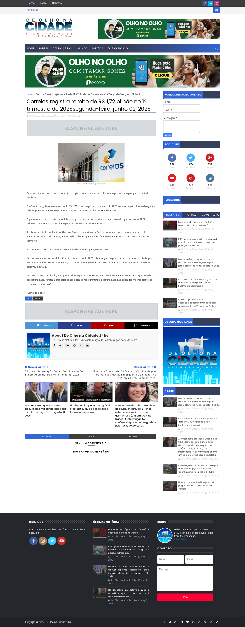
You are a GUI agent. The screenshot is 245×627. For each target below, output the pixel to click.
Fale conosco (118, 48)
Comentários (211, 215)
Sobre (43, 3)
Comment (146, 325)
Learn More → (182, 539)
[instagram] (216, 3)
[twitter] (210, 3)
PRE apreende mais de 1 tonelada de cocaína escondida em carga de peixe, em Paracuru (198, 242)
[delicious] (216, 622)
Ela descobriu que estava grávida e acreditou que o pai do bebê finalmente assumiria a (90, 409)
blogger (47, 436)
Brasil (69, 48)
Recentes (172, 214)
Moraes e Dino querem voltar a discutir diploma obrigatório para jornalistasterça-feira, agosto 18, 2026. (45, 410)
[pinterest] (181, 622)
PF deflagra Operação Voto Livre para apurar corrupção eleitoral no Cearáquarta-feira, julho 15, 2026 (199, 469)
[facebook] (205, 3)
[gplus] (175, 622)
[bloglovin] (187, 622)
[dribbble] (193, 622)
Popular (192, 214)
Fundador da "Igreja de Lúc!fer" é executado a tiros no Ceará (196, 223)
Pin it (112, 325)
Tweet (46, 325)
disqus (90, 436)
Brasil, (77, 116)
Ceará (56, 48)
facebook (134, 436)
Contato (57, 3)
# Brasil (38, 298)
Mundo (83, 48)
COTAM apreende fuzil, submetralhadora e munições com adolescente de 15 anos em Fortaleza (198, 303)
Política (98, 48)
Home (31, 3)
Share (78, 325)
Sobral (43, 48)
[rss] (199, 622)
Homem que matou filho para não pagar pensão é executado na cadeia (196, 485)
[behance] (205, 622)
